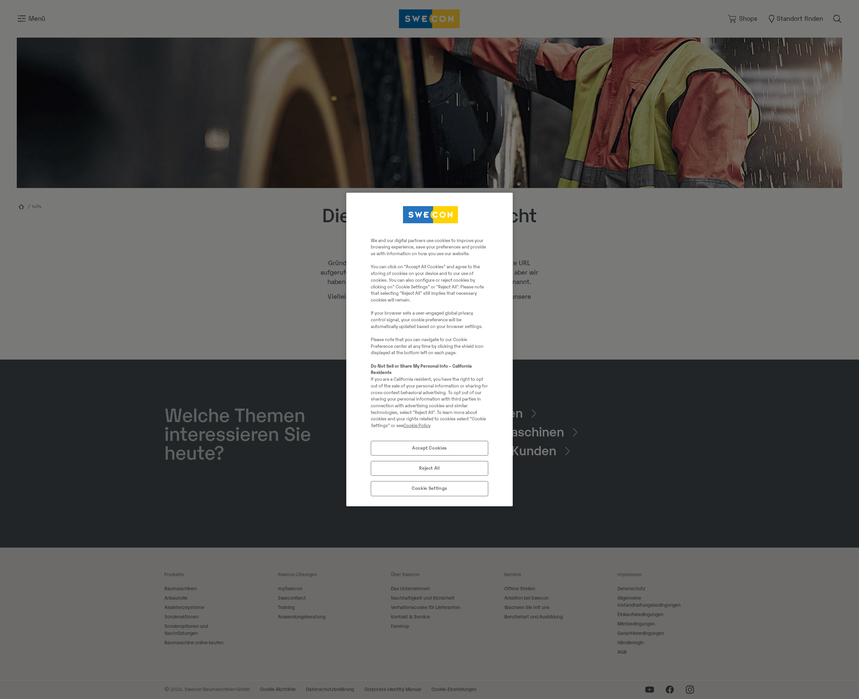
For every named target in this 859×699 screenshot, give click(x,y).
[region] (429, 349)
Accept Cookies (429, 448)
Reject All (429, 468)
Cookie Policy (417, 425)
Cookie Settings (429, 488)
